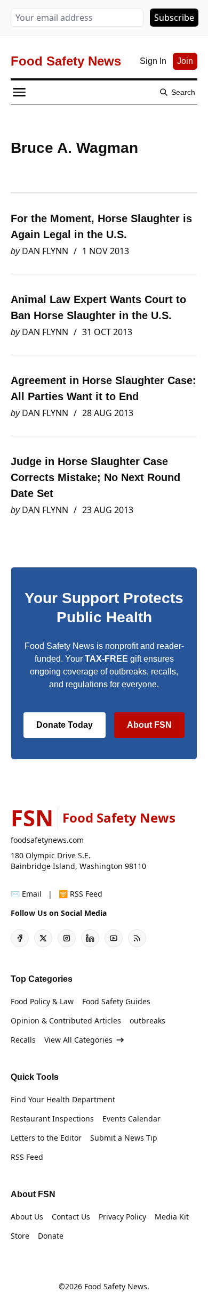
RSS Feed (27, 1157)
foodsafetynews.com (47, 840)
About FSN (149, 724)
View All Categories (78, 1040)
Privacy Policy (122, 1216)
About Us (27, 1216)
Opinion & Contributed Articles (66, 1020)
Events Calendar (131, 1118)
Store (20, 1236)
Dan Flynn (45, 251)
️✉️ (26, 894)
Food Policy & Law (42, 1001)
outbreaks (147, 1020)
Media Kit (172, 1216)
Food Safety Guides (116, 1001)
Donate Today (64, 724)
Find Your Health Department (63, 1099)
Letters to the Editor (46, 1138)
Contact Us (71, 1216)
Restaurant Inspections (52, 1118)
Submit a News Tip (123, 1138)
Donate (50, 1236)
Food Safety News (115, 1286)
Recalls (23, 1040)
